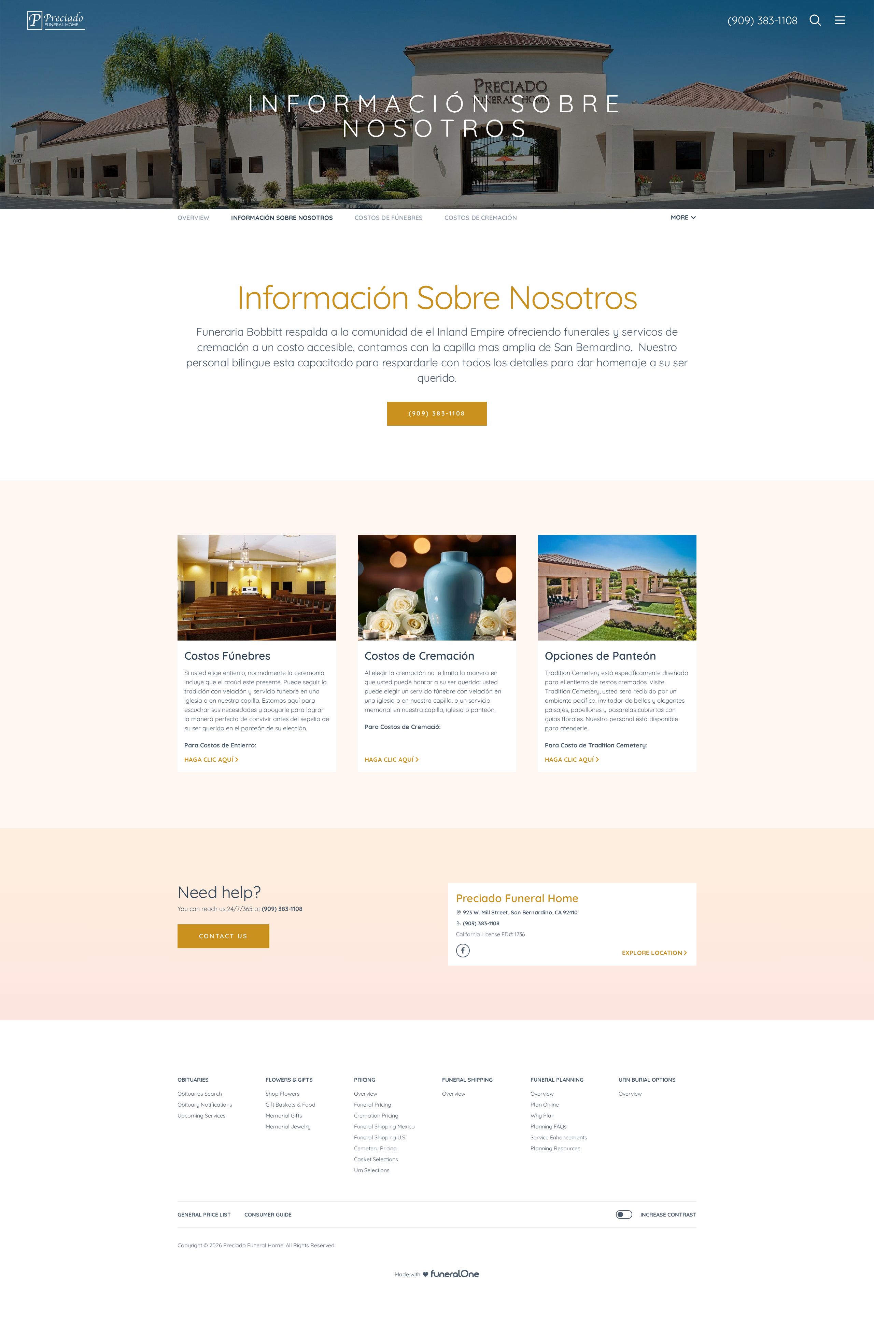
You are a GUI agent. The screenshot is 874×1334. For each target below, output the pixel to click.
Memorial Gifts (284, 1115)
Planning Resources (555, 1148)
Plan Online (545, 1104)
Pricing (364, 1079)
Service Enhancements (559, 1137)
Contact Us (223, 936)
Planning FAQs (549, 1126)
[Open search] (815, 20)
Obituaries (193, 1079)
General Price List (204, 1214)
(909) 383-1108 (763, 20)
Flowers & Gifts (289, 1079)
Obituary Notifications (205, 1104)
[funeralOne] (455, 1273)
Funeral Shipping (467, 1079)
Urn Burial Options (647, 1079)
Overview (365, 1093)
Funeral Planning (557, 1079)
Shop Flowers (283, 1093)
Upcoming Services (202, 1115)
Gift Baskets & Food (290, 1104)
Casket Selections (376, 1159)
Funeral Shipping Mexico (384, 1126)
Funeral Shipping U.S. (380, 1137)
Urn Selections (372, 1170)
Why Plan (542, 1115)
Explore (652, 953)
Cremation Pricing (376, 1115)
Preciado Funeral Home (517, 898)
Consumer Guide (268, 1214)
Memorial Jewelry (288, 1126)
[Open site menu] (840, 20)
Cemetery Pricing (375, 1148)
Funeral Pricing (372, 1104)
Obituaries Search (200, 1093)
